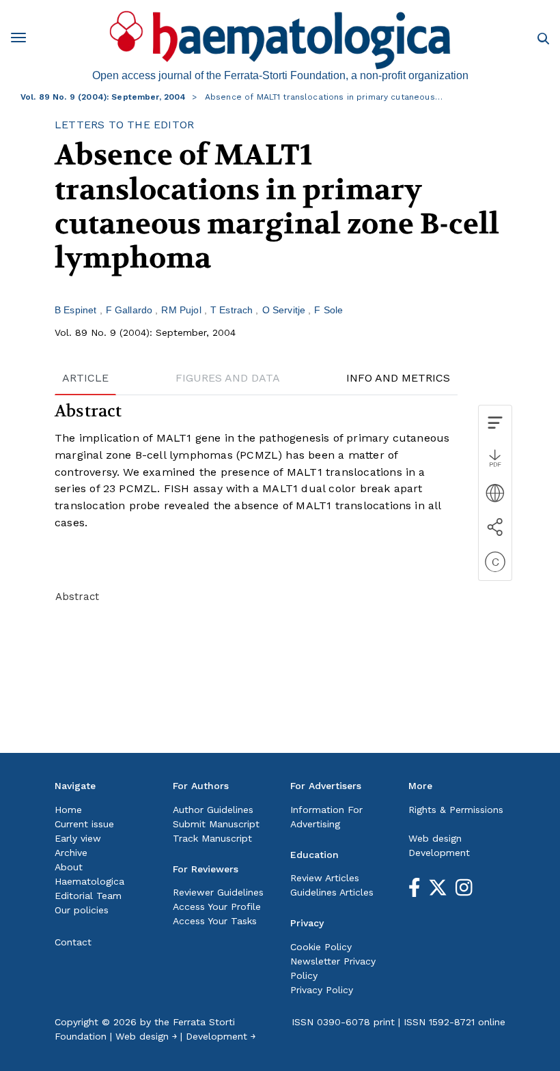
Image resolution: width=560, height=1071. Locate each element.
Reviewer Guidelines (218, 892)
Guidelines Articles (332, 892)
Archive (71, 852)
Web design (435, 838)
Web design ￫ (146, 1036)
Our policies (82, 909)
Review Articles (324, 877)
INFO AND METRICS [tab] (398, 377)
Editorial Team (88, 895)
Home (68, 809)
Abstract (77, 596)
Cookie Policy (321, 946)
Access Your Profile (217, 906)
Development (439, 852)
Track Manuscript (212, 838)
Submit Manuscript (216, 823)
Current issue (84, 823)
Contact (73, 942)
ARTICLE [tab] (85, 377)
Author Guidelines (213, 809)
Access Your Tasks (215, 920)
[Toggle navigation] (23, 39)
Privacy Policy (321, 989)
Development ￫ (220, 1036)
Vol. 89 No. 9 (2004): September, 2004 (103, 97)
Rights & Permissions (455, 809)
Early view (78, 838)
